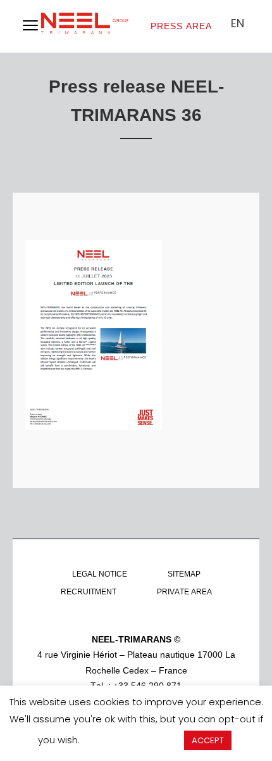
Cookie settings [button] (131, 739)
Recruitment (88, 591)
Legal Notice (99, 574)
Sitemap (184, 574)
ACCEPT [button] (208, 740)
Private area (184, 591)
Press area (181, 26)
